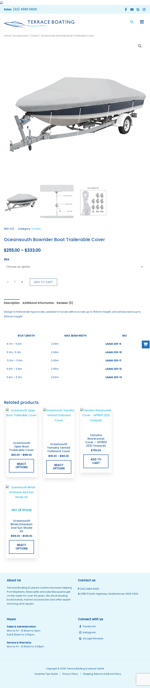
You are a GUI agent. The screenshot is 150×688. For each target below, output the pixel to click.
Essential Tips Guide (46, 673)
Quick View (21, 436)
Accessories (20, 35)
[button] (20, 9)
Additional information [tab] (38, 303)
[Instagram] (144, 9)
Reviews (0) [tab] (65, 303)
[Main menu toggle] (142, 22)
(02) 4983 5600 (89, 588)
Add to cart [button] (96, 461)
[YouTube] (132, 9)
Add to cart (43, 282)
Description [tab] (12, 303)
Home (7, 35)
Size (6, 259)
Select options (22, 465)
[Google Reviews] (138, 9)
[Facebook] (126, 9)
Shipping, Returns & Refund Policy (102, 673)
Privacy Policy (70, 673)
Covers (34, 35)
